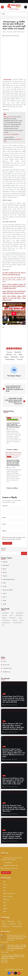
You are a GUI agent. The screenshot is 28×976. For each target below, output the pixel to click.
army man (10, 352)
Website (4, 530)
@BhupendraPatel (9, 116)
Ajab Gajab (6, 565)
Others (4, 593)
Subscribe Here (6, 872)
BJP (13, 613)
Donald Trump (20, 615)
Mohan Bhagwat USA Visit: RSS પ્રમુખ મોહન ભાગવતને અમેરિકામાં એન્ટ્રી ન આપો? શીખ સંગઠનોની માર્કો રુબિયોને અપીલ (16, 947)
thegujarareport (6, 622)
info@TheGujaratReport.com (10, 865)
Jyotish (4, 586)
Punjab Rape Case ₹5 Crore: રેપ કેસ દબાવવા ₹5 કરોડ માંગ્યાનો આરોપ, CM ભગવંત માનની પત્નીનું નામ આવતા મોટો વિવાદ (17, 937)
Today (4, 600)
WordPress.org (6, 671)
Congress (5, 615)
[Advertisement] (14, 64)
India (4, 583)
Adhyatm (5, 561)
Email (4, 524)
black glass (9, 354)
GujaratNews (13, 617)
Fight (20, 354)
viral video (20, 359)
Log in (4, 661)
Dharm (4, 568)
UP (3, 625)
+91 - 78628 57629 (7, 862)
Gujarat (4, 31)
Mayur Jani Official (8, 590)
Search (3, 548)
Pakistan (15, 620)
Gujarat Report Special (12, 419)
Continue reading (12, 449)
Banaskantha (18, 352)
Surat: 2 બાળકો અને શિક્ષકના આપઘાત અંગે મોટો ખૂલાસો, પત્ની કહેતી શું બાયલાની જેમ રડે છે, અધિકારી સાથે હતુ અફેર (14, 286)
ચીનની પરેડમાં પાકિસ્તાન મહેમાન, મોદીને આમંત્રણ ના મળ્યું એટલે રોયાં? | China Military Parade (14, 298)
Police (22, 357)
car (15, 354)
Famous (5, 572)
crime (12, 615)
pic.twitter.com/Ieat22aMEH (11, 134)
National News (6, 620)
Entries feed (6, 664)
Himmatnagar (15, 357)
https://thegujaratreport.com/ (9, 868)
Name (4, 517)
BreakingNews (20, 613)
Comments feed (7, 668)
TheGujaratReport (10, 359)
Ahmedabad (5, 613)
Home (3, 13)
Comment (5, 505)
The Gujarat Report (14, 376)
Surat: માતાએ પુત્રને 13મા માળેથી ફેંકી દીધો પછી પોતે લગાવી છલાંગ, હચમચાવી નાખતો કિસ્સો (14, 279)
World (4, 604)
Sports (4, 597)
